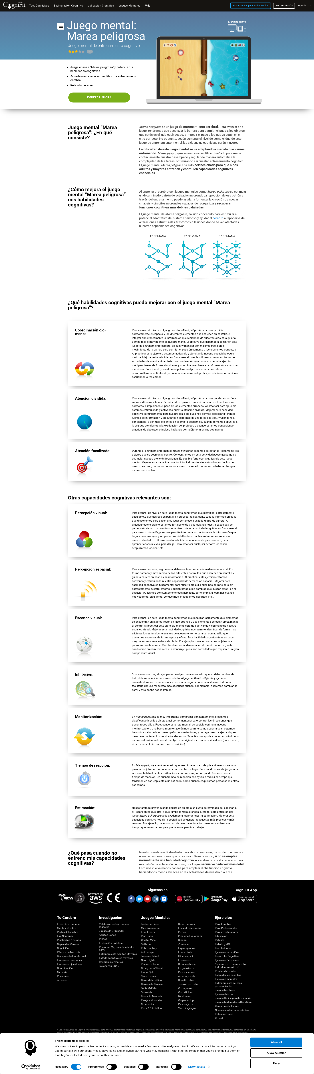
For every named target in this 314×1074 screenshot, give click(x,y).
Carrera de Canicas (152, 984)
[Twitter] (139, 899)
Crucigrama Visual (152, 968)
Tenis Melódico (149, 988)
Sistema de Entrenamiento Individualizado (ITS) (230, 965)
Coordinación (65, 968)
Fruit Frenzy (148, 931)
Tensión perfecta (188, 984)
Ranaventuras (186, 924)
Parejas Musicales (151, 1000)
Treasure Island (150, 956)
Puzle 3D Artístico (151, 1008)
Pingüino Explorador (190, 935)
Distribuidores (223, 948)
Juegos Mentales (225, 990)
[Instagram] (155, 899)
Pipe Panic (147, 935)
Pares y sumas (187, 972)
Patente (219, 939)
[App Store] (243, 899)
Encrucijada (185, 952)
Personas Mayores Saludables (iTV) (116, 948)
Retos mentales (224, 1013)
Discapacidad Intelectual (71, 956)
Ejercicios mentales (226, 978)
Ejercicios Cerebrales (227, 960)
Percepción (63, 976)
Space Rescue (149, 976)
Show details (196, 1066)
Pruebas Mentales (225, 971)
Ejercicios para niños (227, 952)
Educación (221, 935)
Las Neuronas (65, 935)
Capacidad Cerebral (68, 944)
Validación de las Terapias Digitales (114, 925)
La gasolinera (186, 968)
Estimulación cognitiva (228, 974)
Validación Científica (101, 5)
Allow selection (276, 1052)
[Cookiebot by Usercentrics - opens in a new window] (31, 1067)
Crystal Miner (149, 939)
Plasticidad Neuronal (69, 939)
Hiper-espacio (186, 956)
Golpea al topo (186, 1000)
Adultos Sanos (107, 934)
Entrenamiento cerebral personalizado (228, 984)
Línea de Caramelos (189, 928)
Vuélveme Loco (150, 964)
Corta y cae (185, 988)
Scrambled (147, 992)
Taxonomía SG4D (109, 965)
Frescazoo (184, 960)
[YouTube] (147, 899)
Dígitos (182, 939)
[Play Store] (215, 899)
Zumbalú (183, 944)
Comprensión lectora (227, 1006)
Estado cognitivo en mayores (116, 957)
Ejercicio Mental (224, 994)
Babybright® (222, 944)
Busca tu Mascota (151, 996)
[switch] (111, 1067)
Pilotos (103, 938)
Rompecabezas (187, 964)
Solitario (146, 944)
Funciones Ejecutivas (69, 964)
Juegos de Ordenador (111, 930)
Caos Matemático (151, 980)
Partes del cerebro (67, 931)
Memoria (62, 972)
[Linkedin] (164, 899)
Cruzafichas (185, 992)
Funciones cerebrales (69, 960)
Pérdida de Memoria (68, 952)
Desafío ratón (186, 980)
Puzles (182, 931)
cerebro (218, 218)
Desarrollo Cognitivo (227, 956)
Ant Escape (147, 952)
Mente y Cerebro (66, 928)
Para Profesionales (226, 928)
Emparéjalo (147, 972)
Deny (276, 1063)
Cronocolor (147, 1004)
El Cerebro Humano (68, 924)
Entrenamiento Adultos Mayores (118, 953)
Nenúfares (184, 996)
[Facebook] (131, 899)
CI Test (219, 1017)
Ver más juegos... (188, 1008)
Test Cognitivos (39, 5)
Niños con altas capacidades (232, 1010)
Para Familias (223, 924)
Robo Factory (149, 948)
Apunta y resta (187, 976)
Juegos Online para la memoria (233, 998)
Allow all (276, 1042)
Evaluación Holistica (111, 943)
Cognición (63, 948)
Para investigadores (226, 931)
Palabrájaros (185, 1004)
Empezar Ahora (99, 97)
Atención (62, 980)
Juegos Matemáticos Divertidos (233, 1002)
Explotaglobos (186, 948)
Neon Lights (148, 960)
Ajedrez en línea (150, 924)
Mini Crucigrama (150, 928)
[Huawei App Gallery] (188, 899)
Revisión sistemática (111, 961)
